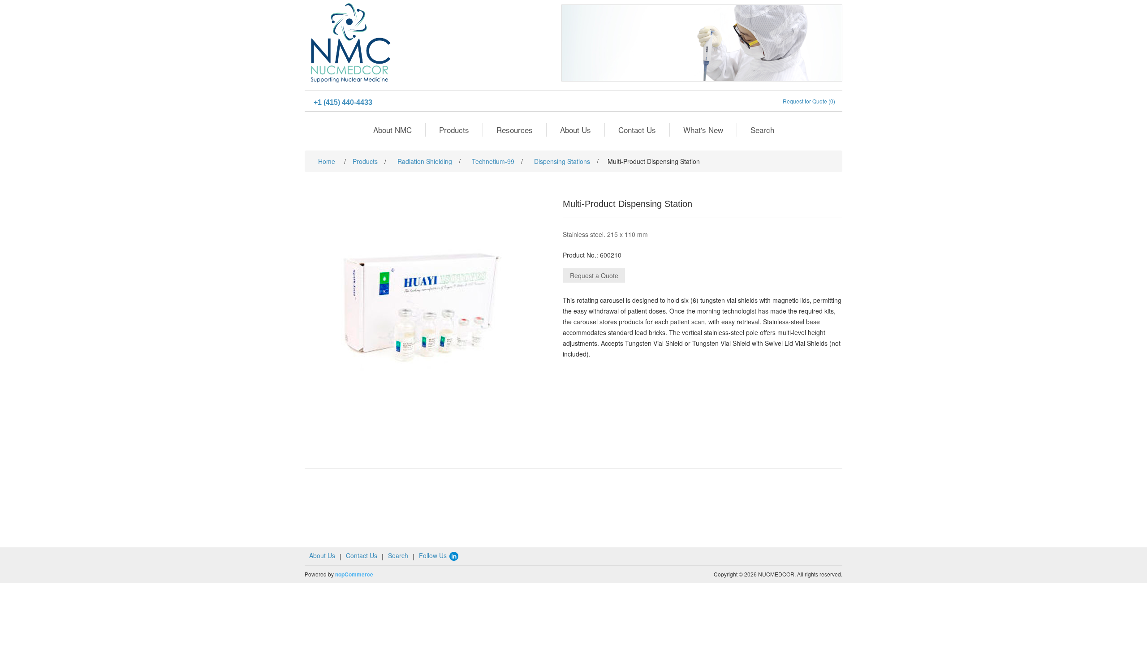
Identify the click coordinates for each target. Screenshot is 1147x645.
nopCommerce (354, 574)
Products (454, 129)
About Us (575, 129)
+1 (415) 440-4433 (343, 102)
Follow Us (433, 555)
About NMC (392, 129)
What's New (703, 129)
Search (762, 129)
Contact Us (637, 129)
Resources (514, 129)
